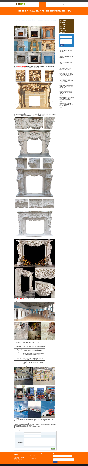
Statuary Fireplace (62, 26)
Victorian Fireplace (63, 24)
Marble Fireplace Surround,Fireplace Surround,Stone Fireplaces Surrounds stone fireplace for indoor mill (66, 104)
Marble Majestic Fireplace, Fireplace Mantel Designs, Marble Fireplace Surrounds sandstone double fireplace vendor (66, 98)
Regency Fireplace (62, 22)
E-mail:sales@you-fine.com (21, 66)
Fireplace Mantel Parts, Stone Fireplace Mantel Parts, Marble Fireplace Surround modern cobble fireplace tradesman (66, 74)
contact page (25, 68)
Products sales (49, 4)
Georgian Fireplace (63, 20)
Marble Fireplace (43, 4)
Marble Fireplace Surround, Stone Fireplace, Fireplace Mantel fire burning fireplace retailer (66, 62)
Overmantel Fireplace (63, 30)
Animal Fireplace (62, 28)
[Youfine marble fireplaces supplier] (20, 5)
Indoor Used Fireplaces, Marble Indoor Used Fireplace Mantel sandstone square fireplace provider (65, 92)
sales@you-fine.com (67, 0)
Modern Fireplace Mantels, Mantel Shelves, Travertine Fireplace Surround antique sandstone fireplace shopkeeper (66, 68)
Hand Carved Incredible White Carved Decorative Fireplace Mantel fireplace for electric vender (66, 56)
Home (29, 4)
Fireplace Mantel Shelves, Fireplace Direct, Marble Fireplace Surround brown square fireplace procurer (66, 86)
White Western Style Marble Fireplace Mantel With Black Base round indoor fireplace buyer (65, 50)
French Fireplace (62, 32)
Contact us (56, 4)
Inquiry (62, 4)
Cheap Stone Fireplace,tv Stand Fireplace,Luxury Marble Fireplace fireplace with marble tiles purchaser (66, 80)
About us (36, 4)
